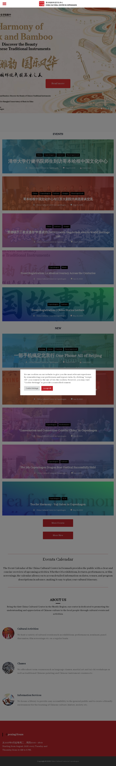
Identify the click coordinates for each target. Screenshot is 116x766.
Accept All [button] (47, 388)
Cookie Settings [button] (32, 388)
